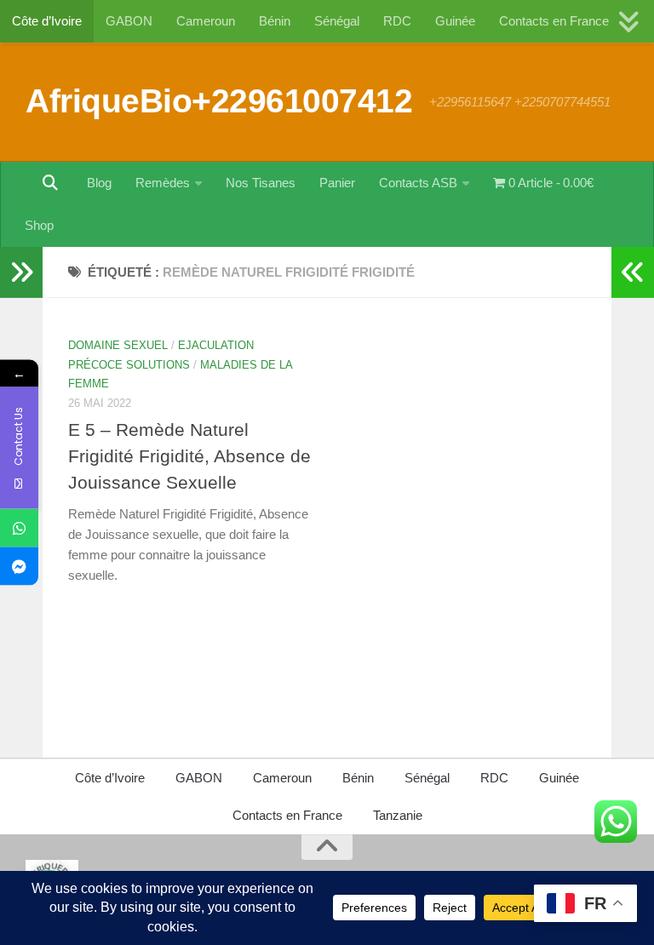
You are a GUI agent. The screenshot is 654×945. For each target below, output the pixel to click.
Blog (99, 182)
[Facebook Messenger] (19, 566)
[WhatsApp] (19, 528)
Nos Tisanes (260, 182)
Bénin (274, 21)
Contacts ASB (418, 182)
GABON (129, 21)
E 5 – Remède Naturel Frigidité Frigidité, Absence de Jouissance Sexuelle (189, 456)
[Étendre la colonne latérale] (21, 272)
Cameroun (205, 21)
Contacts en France (554, 21)
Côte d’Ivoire (47, 21)
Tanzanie (397, 815)
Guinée (455, 21)
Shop (39, 225)
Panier (337, 182)
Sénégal (336, 21)
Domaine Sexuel (118, 345)
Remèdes (162, 182)
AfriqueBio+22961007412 (219, 100)
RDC (397, 21)
